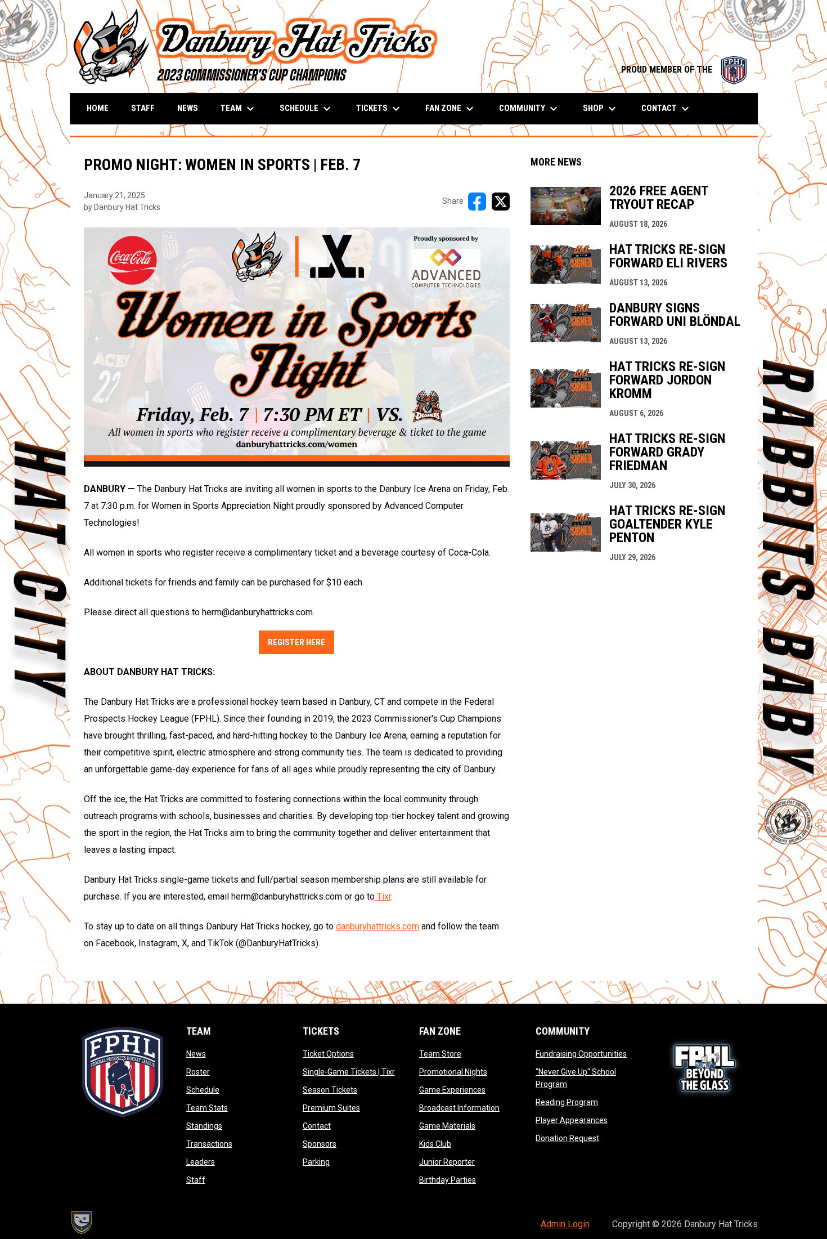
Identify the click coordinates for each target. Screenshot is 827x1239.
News (196, 1053)
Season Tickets (330, 1089)
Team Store (440, 1053)
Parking (316, 1161)
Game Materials (447, 1125)
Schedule (202, 1089)
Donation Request (567, 1138)
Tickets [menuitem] (379, 108)
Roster (198, 1071)
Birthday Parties (447, 1179)
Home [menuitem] (98, 108)
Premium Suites (331, 1107)
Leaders (200, 1161)
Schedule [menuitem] (307, 108)
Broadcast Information (459, 1107)
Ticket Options (328, 1053)
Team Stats (207, 1107)
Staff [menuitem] (143, 108)
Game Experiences (452, 1089)
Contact (317, 1125)
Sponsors (319, 1143)
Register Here (296, 642)
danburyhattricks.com (377, 926)
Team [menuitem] (239, 108)
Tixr (383, 896)
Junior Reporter (447, 1161)
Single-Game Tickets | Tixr (349, 1071)
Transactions (209, 1143)
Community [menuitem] (529, 108)
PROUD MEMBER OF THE (684, 69)
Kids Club (435, 1143)
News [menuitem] (187, 108)
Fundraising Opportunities (581, 1053)
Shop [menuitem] (601, 108)
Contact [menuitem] (666, 108)
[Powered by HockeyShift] (81, 1222)
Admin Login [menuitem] (565, 1224)
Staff (195, 1179)
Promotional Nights (453, 1071)
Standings (204, 1125)
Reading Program (567, 1102)
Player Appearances (572, 1120)
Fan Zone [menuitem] (451, 108)
